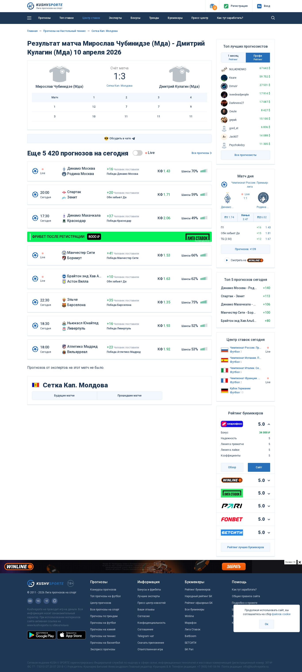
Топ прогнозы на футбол (105, 596)
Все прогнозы (200, 153)
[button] (212, 6)
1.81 (268, 233)
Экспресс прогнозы (102, 649)
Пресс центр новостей (152, 602)
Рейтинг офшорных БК (199, 602)
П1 (229, 217)
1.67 (268, 239)
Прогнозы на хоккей (102, 629)
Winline (189, 616)
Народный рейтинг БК (198, 596)
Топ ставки (66, 17)
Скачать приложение (151, 642)
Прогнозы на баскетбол (105, 642)
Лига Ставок (192, 629)
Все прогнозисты (245, 155)
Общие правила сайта (246, 596)
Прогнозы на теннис (103, 636)
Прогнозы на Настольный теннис (64, 31)
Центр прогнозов (100, 602)
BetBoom (190, 636)
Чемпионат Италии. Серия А (245, 368)
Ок (266, 624)
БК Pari (189, 649)
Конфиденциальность (151, 622)
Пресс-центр (199, 17)
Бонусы (135, 17)
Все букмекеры (194, 609)
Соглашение (145, 629)
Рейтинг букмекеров (197, 589)
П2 (262, 217)
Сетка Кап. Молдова (105, 31)
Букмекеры (175, 17)
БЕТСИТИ (190, 642)
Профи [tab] (258, 57)
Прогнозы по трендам (104, 616)
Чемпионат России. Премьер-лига (245, 347)
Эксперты (115, 17)
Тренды (154, 17)
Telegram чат (146, 636)
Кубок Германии (240, 388)
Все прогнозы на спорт (104, 609)
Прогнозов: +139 (245, 249)
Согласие (144, 616)
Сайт (259, 467)
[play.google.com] (41, 635)
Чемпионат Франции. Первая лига (245, 378)
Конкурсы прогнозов (103, 589)
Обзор (232, 467)
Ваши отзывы (146, 609)
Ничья (245, 217)
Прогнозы (44, 17)
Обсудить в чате (117, 138)
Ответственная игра (150, 649)
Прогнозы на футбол (103, 622)
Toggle (138, 153)
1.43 (268, 227)
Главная (32, 31)
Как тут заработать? (230, 17)
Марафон (191, 622)
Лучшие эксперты (149, 596)
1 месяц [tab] (233, 57)
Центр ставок (91, 17)
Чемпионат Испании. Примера (245, 357)
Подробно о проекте (244, 602)
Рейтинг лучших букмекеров (245, 547)
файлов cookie (281, 614)
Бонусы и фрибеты (149, 589)
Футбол (236, 351)
